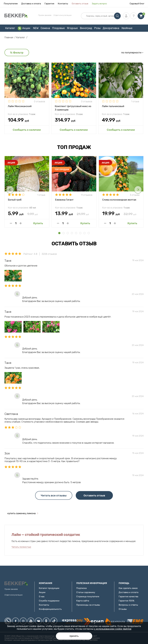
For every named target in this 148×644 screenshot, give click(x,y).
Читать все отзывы (54, 495)
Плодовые (58, 28)
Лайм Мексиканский (20, 106)
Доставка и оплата (31, 3)
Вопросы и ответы (128, 605)
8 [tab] (89, 233)
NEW (35, 28)
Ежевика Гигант (64, 199)
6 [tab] (80, 233)
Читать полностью (21, 547)
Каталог (10, 28)
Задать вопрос (99, 3)
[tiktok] (53, 621)
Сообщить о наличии (27, 129)
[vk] (38, 621)
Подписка (81, 588)
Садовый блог (137, 3)
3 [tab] (68, 233)
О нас (42, 596)
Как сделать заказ (128, 588)
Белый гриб (15, 199)
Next (138, 189)
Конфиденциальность (50, 609)
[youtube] (30, 621)
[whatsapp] (7, 621)
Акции (26, 28)
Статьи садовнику (85, 592)
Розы (97, 28)
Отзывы (123, 609)
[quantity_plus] (21, 223)
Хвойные (126, 28)
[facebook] (15, 621)
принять (74, 636)
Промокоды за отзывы (88, 605)
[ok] (46, 621)
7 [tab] (84, 233)
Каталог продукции (49, 588)
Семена (45, 28)
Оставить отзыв (80, 3)
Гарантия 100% (126, 600)
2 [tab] (63, 233)
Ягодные (72, 28)
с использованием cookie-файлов (112, 629)
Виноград (86, 28)
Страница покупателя (87, 596)
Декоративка (111, 28)
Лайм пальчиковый (113, 106)
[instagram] (23, 621)
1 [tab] (59, 233)
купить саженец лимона (21, 513)
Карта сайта (82, 600)
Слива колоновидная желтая (119, 199)
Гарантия (49, 3)
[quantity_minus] (11, 223)
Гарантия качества (128, 596)
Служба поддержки (49, 600)
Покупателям (11, 3)
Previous (10, 189)
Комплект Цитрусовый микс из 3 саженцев (73, 108)
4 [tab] (72, 233)
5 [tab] (76, 233)
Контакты (63, 3)
